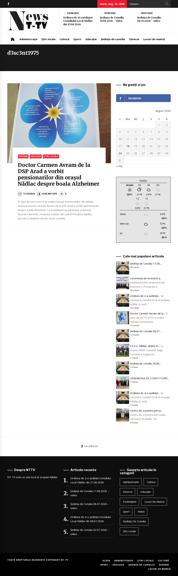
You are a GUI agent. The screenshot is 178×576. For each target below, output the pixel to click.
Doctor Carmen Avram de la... (147, 313)
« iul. (119, 166)
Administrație (28, 39)
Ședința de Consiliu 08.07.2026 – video (149, 19)
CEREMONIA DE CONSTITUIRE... (149, 378)
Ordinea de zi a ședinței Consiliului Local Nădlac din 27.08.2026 (78, 21)
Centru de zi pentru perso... (146, 410)
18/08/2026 (109, 13)
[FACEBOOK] (8, 4)
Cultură (64, 39)
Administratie (131, 482)
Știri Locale (51, 156)
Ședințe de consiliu (113, 39)
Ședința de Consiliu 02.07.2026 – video (89, 532)
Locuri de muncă (154, 39)
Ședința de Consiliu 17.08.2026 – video (112, 19)
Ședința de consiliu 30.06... (145, 363)
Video (141, 511)
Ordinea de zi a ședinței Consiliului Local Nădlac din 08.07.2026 (90, 519)
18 (128, 146)
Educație (91, 39)
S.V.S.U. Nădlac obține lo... (145, 346)
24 (120, 153)
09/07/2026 (146, 13)
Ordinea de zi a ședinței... (145, 296)
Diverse (134, 39)
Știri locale (48, 39)
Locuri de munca (154, 501)
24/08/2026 (73, 13)
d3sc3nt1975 (49, 193)
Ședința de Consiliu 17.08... (145, 263)
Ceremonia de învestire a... (146, 278)
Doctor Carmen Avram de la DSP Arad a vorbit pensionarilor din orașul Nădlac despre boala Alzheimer (59, 174)
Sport (77, 39)
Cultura (151, 482)
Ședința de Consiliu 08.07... (145, 331)
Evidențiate (129, 501)
